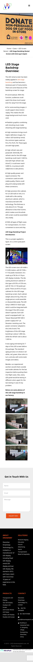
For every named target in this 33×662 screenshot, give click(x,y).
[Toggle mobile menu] (29, 6)
